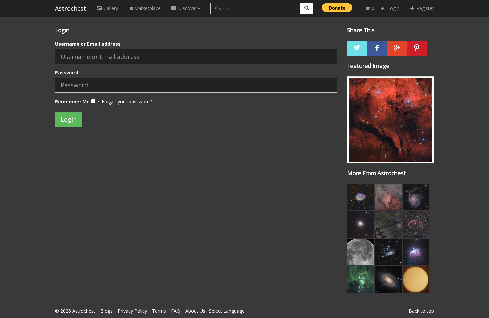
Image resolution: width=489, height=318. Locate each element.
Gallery (110, 8)
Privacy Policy (132, 311)
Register (424, 8)
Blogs (106, 311)
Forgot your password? (127, 101)
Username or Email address (88, 44)
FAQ (175, 311)
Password (66, 72)
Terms (159, 311)
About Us (195, 311)
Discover (187, 8)
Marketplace (147, 8)
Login (392, 8)
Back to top (421, 311)
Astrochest (70, 8)
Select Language (226, 311)
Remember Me (73, 101)
